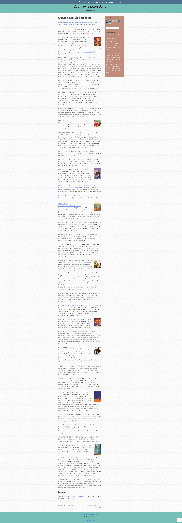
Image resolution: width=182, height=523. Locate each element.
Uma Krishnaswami (72, 305)
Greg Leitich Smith (76, 392)
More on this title (89, 52)
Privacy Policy (91, 520)
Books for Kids (86, 2)
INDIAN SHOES (62, 169)
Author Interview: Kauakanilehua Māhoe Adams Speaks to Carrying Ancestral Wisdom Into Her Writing (114, 45)
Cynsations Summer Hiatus (113, 35)
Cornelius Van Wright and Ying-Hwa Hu (69, 206)
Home (60, 22)
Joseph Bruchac (96, 366)
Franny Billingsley (74, 445)
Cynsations (111, 2)
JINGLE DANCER (63, 204)
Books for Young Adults (99, 2)
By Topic (73, 24)
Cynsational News (111, 38)
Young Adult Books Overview (67, 505)
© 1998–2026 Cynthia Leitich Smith (91, 514)
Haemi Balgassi (78, 348)
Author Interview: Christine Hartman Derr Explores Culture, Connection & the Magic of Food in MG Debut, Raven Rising (114, 68)
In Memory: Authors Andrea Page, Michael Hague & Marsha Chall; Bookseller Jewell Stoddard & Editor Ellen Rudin (114, 57)
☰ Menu (119, 2)
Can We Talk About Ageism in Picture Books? (71, 496)
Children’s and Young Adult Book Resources (75, 22)
